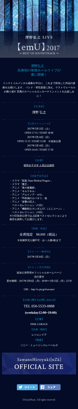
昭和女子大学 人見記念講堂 (39, 165)
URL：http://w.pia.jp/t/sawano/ (39, 289)
